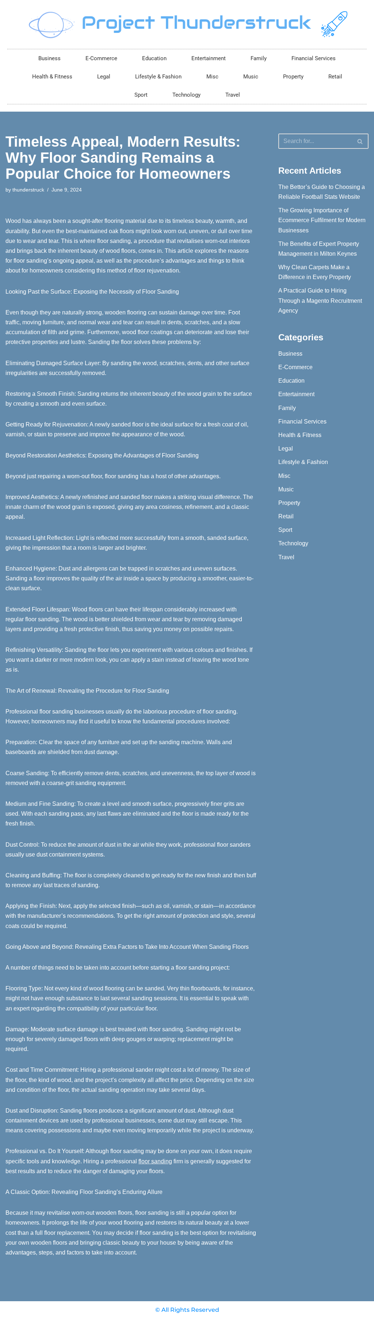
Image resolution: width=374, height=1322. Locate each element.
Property (293, 76)
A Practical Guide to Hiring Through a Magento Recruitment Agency (320, 300)
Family (259, 58)
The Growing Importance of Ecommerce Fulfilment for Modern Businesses (322, 220)
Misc (212, 76)
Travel (232, 95)
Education (154, 58)
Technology (186, 95)
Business (49, 58)
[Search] (360, 141)
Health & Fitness (52, 76)
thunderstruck (28, 190)
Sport (141, 95)
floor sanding (155, 1161)
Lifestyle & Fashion (158, 76)
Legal (103, 76)
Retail (335, 76)
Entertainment (208, 58)
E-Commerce (101, 58)
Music (250, 76)
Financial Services (313, 58)
